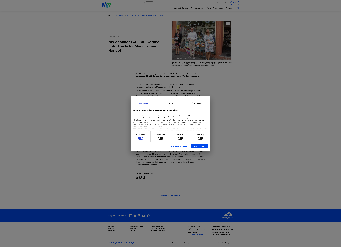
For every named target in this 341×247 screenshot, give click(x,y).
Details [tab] (170, 103)
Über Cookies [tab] (197, 103)
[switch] (160, 138)
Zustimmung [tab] (144, 103)
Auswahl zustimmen (179, 146)
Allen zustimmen (199, 146)
